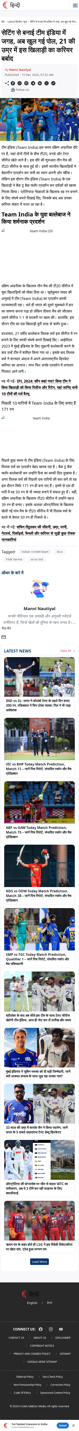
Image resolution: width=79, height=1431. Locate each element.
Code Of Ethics (22, 1393)
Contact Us (16, 1338)
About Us (39, 1338)
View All (66, 651)
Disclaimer (62, 1338)
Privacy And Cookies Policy (32, 1354)
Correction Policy (60, 1385)
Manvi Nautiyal (20, 70)
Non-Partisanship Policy (27, 1385)
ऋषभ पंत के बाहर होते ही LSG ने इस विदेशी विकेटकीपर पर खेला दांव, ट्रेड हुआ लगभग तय (39, 1246)
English (32, 1303)
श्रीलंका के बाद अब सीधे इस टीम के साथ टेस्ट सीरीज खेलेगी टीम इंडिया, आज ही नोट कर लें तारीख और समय (38, 1017)
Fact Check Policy (53, 1377)
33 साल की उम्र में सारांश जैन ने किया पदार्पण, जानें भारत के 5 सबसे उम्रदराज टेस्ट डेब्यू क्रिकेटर (37, 1129)
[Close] (73, 1425)
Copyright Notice (42, 1346)
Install (62, 1425)
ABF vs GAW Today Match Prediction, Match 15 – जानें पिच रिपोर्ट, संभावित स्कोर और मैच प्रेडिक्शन (38, 832)
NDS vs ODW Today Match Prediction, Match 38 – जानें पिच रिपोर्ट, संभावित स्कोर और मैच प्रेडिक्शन (38, 896)
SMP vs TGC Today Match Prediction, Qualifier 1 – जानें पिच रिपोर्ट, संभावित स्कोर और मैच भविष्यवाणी (37, 959)
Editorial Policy (24, 1377)
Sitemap (65, 1354)
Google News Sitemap (42, 1362)
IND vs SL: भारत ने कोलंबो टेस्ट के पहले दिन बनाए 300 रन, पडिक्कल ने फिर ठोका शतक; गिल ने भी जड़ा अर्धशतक (38, 705)
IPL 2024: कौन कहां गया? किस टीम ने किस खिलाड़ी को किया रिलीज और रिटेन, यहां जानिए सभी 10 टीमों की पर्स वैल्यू (39, 387)
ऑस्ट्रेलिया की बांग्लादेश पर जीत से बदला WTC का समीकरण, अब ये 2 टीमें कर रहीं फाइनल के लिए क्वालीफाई (37, 1188)
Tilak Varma (14, 559)
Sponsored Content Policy (55, 1393)
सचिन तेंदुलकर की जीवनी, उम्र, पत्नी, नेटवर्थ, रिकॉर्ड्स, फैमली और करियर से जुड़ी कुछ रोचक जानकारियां (38, 533)
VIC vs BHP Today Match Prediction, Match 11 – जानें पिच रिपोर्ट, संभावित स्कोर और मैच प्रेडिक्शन (38, 769)
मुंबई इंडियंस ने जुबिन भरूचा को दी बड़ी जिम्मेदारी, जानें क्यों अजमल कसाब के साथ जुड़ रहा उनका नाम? (38, 1073)
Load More (39, 1262)
